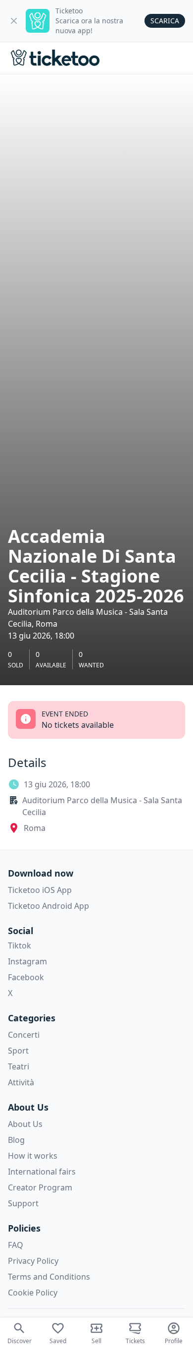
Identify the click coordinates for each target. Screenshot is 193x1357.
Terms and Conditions (49, 1276)
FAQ (15, 1244)
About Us (25, 1124)
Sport (18, 1050)
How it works (32, 1155)
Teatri (18, 1066)
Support (23, 1203)
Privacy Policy (33, 1260)
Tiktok (19, 945)
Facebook (26, 977)
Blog (16, 1139)
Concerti (24, 1034)
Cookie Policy (32, 1292)
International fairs (42, 1171)
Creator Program (40, 1187)
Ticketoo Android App (48, 905)
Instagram (27, 961)
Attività (21, 1082)
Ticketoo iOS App (40, 890)
